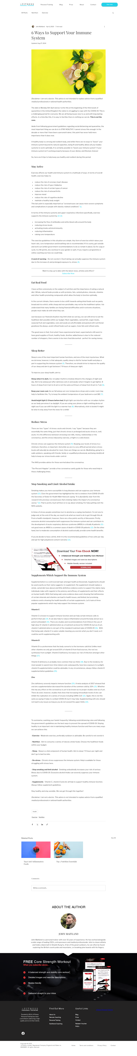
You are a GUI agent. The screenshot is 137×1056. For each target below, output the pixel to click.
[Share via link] (47, 824)
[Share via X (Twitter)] (37, 824)
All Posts (24, 13)
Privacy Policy (102, 1045)
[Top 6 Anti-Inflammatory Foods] (36, 850)
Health (35, 811)
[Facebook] (23, 1033)
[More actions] (104, 26)
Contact (113, 1045)
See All (113, 838)
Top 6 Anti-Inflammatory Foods (34, 862)
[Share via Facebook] (32, 824)
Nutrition (35, 13)
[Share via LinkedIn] (42, 824)
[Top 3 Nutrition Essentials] (68, 850)
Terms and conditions (86, 1045)
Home (73, 1045)
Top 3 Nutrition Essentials (66, 861)
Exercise (45, 13)
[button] (47, 4)
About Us (52, 1014)
